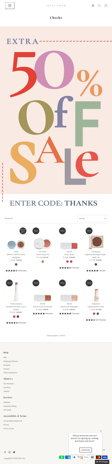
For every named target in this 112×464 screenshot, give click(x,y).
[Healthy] (42, 261)
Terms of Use (8, 429)
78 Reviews (22, 270)
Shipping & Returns (10, 361)
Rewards (6, 365)
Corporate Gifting (9, 406)
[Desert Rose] (94, 313)
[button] (88, 462)
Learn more (85, 450)
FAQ (5, 357)
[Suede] (97, 313)
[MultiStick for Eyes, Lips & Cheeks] (16, 289)
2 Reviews (75, 313)
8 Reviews (22, 323)
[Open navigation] (9, 5)
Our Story (7, 387)
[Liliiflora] (71, 261)
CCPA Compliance (10, 373)
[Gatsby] (16, 264)
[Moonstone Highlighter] (69, 289)
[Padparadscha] (67, 261)
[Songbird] (96, 264)
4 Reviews (49, 313)
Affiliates (6, 402)
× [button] (100, 431)
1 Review (102, 270)
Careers (6, 391)
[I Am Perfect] (14, 316)
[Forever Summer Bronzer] (42, 289)
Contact (6, 369)
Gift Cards (7, 410)
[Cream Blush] (69, 237)
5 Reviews (75, 268)
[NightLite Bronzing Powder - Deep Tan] (95, 237)
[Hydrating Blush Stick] (95, 289)
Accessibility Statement (12, 421)
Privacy (6, 425)
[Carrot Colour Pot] (42, 237)
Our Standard (8, 384)
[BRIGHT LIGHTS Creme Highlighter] (16, 237)
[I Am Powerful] (18, 316)
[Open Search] (99, 5)
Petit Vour (21, 458)
